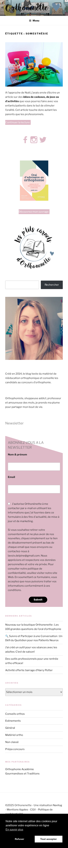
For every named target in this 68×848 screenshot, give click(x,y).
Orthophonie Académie (19, 769)
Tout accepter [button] (48, 839)
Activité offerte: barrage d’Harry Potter (29, 670)
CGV (33, 809)
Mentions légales (17, 809)
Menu (36, 20)
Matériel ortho (14, 735)
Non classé (12, 742)
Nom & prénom (17, 454)
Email (11, 477)
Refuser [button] (19, 839)
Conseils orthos (15, 713)
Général (10, 727)
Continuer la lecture (18, 123)
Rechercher (52, 284)
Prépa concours (15, 749)
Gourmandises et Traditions (22, 773)
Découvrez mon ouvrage (34, 211)
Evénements (13, 720)
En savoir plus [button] (14, 829)
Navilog (57, 805)
